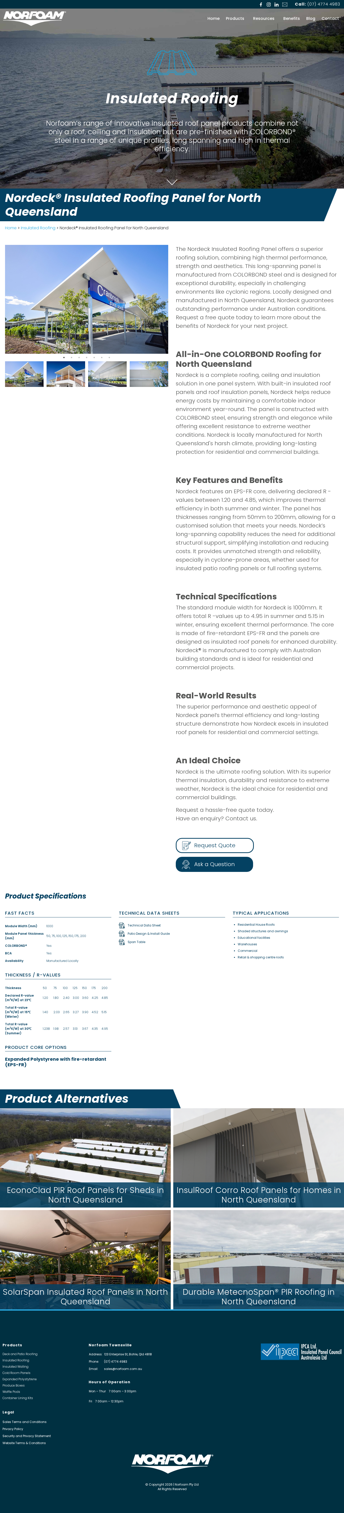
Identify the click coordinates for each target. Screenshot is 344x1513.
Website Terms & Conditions (24, 1443)
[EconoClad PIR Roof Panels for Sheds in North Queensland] (85, 1158)
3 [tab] (79, 357)
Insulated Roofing (38, 228)
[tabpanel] (86, 299)
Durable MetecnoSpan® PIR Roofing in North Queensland (259, 1296)
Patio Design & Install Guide (149, 933)
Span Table (136, 942)
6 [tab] (101, 357)
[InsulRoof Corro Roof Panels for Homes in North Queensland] (258, 1158)
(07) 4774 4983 (323, 4)
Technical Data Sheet (144, 925)
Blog (310, 18)
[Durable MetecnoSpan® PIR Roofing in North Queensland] (258, 1259)
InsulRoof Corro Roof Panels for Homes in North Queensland (259, 1194)
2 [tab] (71, 357)
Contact (330, 18)
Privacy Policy (13, 1429)
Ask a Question (214, 864)
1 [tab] (63, 357)
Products (235, 18)
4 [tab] (86, 357)
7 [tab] (109, 357)
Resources (263, 18)
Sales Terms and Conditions (25, 1422)
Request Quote (214, 845)
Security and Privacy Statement (27, 1436)
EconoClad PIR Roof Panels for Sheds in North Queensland (85, 1194)
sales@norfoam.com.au (123, 1369)
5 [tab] (94, 357)
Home (214, 18)
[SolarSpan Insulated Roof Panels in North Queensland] (85, 1259)
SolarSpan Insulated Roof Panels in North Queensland (85, 1296)
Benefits (291, 18)
